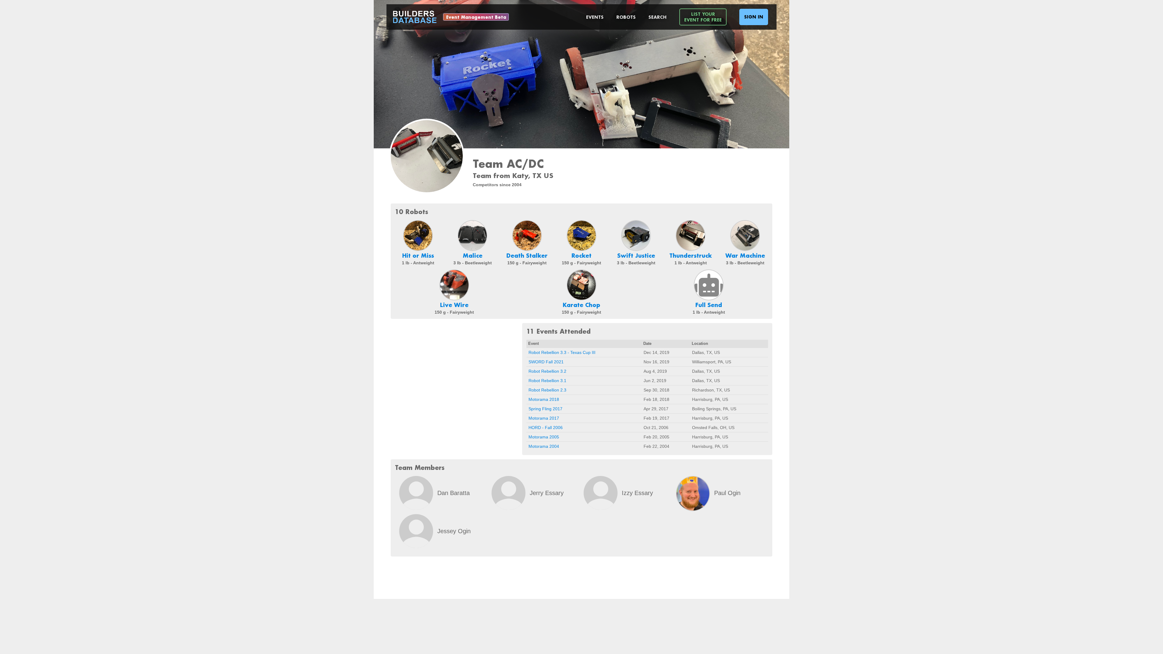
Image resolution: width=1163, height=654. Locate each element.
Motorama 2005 (543, 436)
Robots (626, 17)
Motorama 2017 (543, 418)
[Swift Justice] (636, 235)
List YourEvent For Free (703, 17)
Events (595, 17)
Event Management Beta (476, 17)
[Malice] (472, 235)
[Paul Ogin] (693, 493)
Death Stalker (527, 255)
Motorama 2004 (543, 446)
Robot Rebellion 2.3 (547, 390)
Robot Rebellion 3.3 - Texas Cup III (561, 352)
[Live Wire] (454, 284)
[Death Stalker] (527, 235)
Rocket (581, 255)
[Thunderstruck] (690, 235)
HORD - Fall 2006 (545, 427)
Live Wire (454, 305)
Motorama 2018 (543, 399)
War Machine (745, 255)
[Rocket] (581, 235)
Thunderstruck (690, 255)
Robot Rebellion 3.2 (547, 371)
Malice (472, 255)
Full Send (708, 305)
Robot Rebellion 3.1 (547, 380)
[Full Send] (709, 284)
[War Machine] (745, 235)
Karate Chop (581, 305)
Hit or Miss (418, 255)
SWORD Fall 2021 (546, 361)
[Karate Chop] (581, 284)
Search (657, 17)
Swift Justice (636, 255)
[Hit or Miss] (418, 235)
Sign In (753, 17)
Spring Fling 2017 (545, 408)
